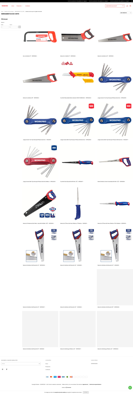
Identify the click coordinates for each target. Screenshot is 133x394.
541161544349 (94, 363)
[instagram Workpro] (2, 369)
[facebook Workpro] (6, 369)
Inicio (13, 6)
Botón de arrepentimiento (95, 384)
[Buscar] (123, 5)
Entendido (86, 392)
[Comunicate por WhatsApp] (130, 387)
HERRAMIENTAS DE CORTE (19, 11)
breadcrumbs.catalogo (9, 11)
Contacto (27, 6)
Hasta (11, 24)
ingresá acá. (85, 384)
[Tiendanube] (66, 387)
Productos (19, 6)
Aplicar (19, 27)
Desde (2, 24)
